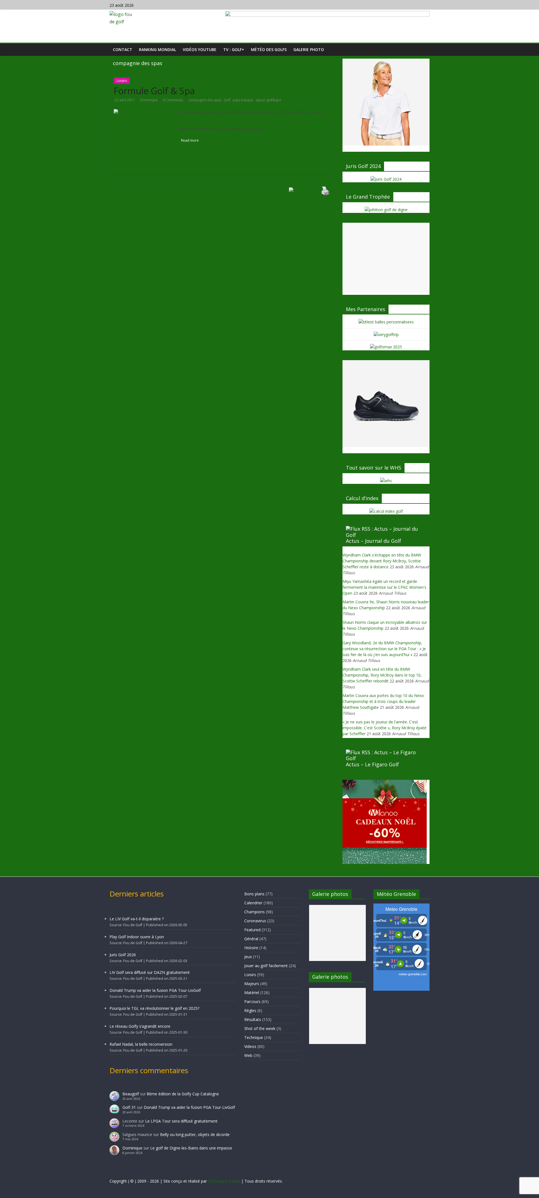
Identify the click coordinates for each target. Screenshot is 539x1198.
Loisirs (122, 80)
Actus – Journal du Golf (373, 540)
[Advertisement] (386, 258)
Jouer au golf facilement (266, 965)
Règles (250, 1010)
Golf (227, 100)
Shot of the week (259, 1028)
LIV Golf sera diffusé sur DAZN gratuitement (149, 972)
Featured (252, 929)
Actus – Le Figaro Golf (372, 764)
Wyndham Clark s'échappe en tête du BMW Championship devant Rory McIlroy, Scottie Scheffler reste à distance (381, 560)
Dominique (149, 100)
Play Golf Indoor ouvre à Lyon (136, 936)
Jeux (248, 956)
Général (251, 938)
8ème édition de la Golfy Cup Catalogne (183, 1093)
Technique (253, 1037)
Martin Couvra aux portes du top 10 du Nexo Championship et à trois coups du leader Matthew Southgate (383, 701)
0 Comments (173, 100)
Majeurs (251, 983)
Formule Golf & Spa (154, 91)
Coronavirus (255, 920)
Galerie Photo (308, 49)
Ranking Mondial (157, 49)
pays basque (243, 100)
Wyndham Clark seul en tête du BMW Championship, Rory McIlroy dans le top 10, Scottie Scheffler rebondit (382, 675)
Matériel (251, 992)
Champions (254, 911)
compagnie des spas (204, 100)
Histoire (251, 947)
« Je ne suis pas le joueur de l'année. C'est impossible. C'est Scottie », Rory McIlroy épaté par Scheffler (384, 727)
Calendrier (253, 902)
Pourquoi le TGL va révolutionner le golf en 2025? (154, 1008)
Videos (250, 1046)
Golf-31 (129, 1107)
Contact (122, 49)
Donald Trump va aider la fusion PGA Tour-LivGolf (155, 990)
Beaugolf (130, 1093)
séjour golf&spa (268, 100)
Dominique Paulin (224, 1181)
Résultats (252, 1019)
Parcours (252, 1001)
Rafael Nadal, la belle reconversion (140, 1044)
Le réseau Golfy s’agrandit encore (139, 1026)
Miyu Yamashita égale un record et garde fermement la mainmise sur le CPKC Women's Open (384, 587)
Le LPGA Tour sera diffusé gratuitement (181, 1121)
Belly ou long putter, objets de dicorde (195, 1134)
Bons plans (254, 893)
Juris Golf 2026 (122, 954)
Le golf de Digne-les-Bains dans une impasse (191, 1148)
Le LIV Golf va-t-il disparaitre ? (136, 918)
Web (248, 1055)
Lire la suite (276, 129)
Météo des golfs (269, 49)
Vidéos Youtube (199, 49)
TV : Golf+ (233, 49)
